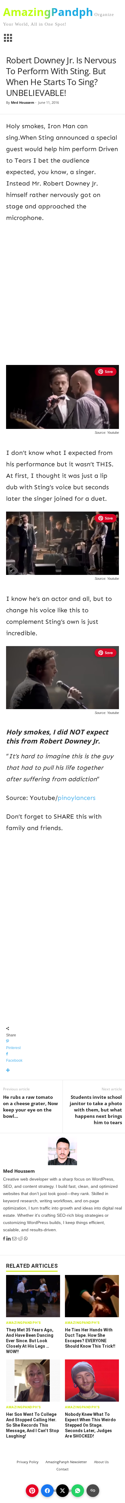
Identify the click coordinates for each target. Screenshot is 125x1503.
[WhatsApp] (26, 1238)
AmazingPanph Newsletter (66, 1462)
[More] (62, 1070)
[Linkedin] (9, 1238)
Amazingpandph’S (23, 1323)
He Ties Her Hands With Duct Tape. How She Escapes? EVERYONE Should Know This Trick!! (90, 1338)
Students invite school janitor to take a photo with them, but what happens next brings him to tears (96, 1109)
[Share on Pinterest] (32, 1490)
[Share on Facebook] (47, 1490)
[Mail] (15, 1238)
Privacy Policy (28, 1462)
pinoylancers (77, 798)
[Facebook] (4, 1238)
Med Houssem (22, 102)
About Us (101, 1462)
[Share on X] (62, 1490)
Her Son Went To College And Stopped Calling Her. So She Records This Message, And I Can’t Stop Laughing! (32, 1425)
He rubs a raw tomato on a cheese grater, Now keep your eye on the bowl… (30, 1106)
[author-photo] (62, 1150)
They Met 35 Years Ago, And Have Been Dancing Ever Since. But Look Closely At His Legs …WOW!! (29, 1340)
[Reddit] (21, 1238)
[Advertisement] (62, 293)
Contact (62, 1469)
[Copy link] (92, 1490)
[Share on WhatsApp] (77, 1490)
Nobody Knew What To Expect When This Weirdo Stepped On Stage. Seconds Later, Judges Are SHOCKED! (90, 1425)
